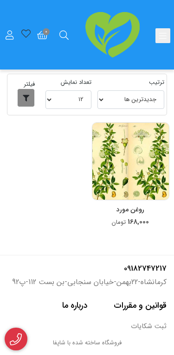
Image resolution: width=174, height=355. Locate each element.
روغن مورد (130, 210)
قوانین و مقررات (140, 305)
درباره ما (74, 305)
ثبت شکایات (149, 326)
